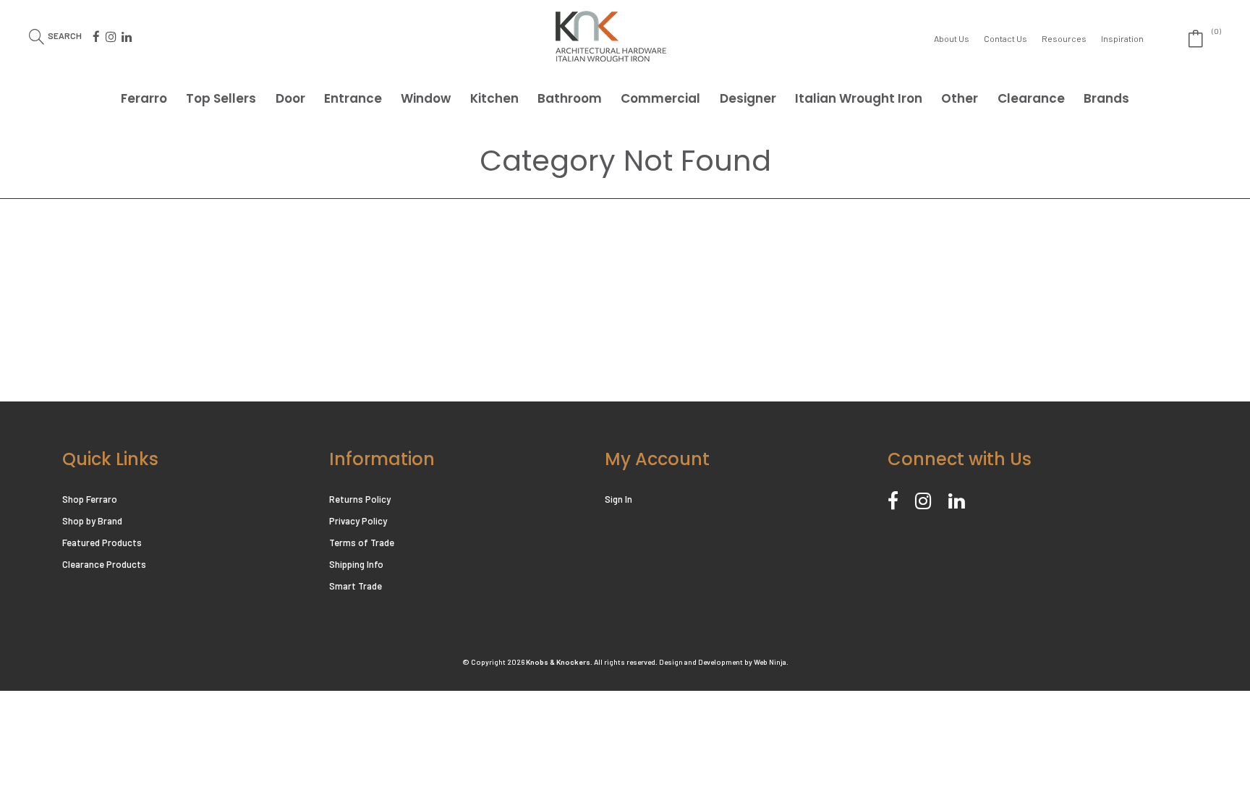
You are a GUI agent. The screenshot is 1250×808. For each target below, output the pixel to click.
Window (426, 98)
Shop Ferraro (89, 499)
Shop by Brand (92, 521)
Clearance (1031, 98)
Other (959, 98)
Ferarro (144, 98)
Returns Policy (360, 499)
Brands (1106, 98)
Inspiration (1122, 38)
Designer (748, 98)
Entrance (353, 98)
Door (290, 98)
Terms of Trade (361, 542)
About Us (951, 38)
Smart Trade (355, 586)
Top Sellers (221, 98)
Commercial (660, 98)
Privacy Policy (358, 521)
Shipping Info (356, 564)
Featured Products (102, 542)
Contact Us (1005, 38)
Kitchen (494, 98)
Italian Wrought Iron (858, 98)
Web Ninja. (771, 662)
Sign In (618, 499)
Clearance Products (104, 564)
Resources (1064, 38)
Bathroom (569, 98)
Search (65, 35)
